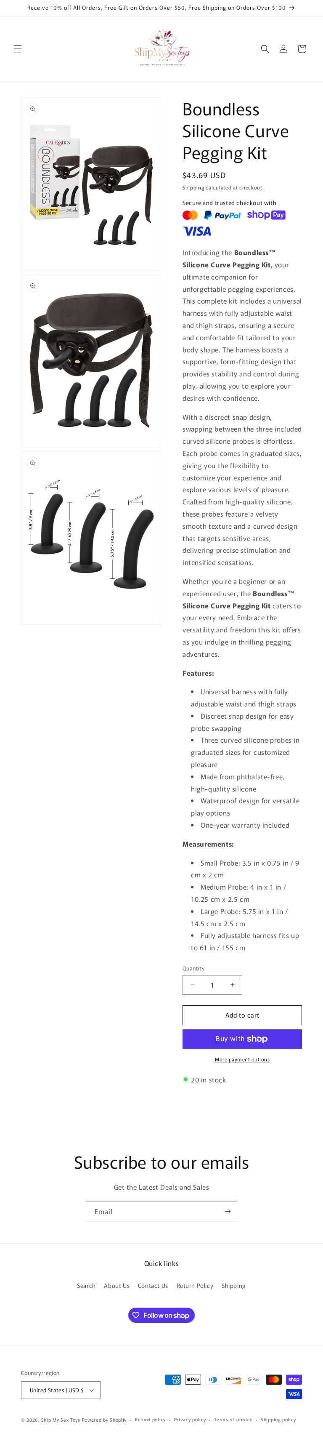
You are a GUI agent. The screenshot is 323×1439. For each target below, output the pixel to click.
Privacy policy (190, 1419)
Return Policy (195, 1285)
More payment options (242, 1059)
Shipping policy (278, 1419)
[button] (17, 49)
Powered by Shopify (104, 1419)
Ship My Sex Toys (60, 1419)
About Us (117, 1285)
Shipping (193, 187)
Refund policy (150, 1419)
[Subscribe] (227, 1211)
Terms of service (233, 1419)
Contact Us (153, 1285)
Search (86, 1285)
